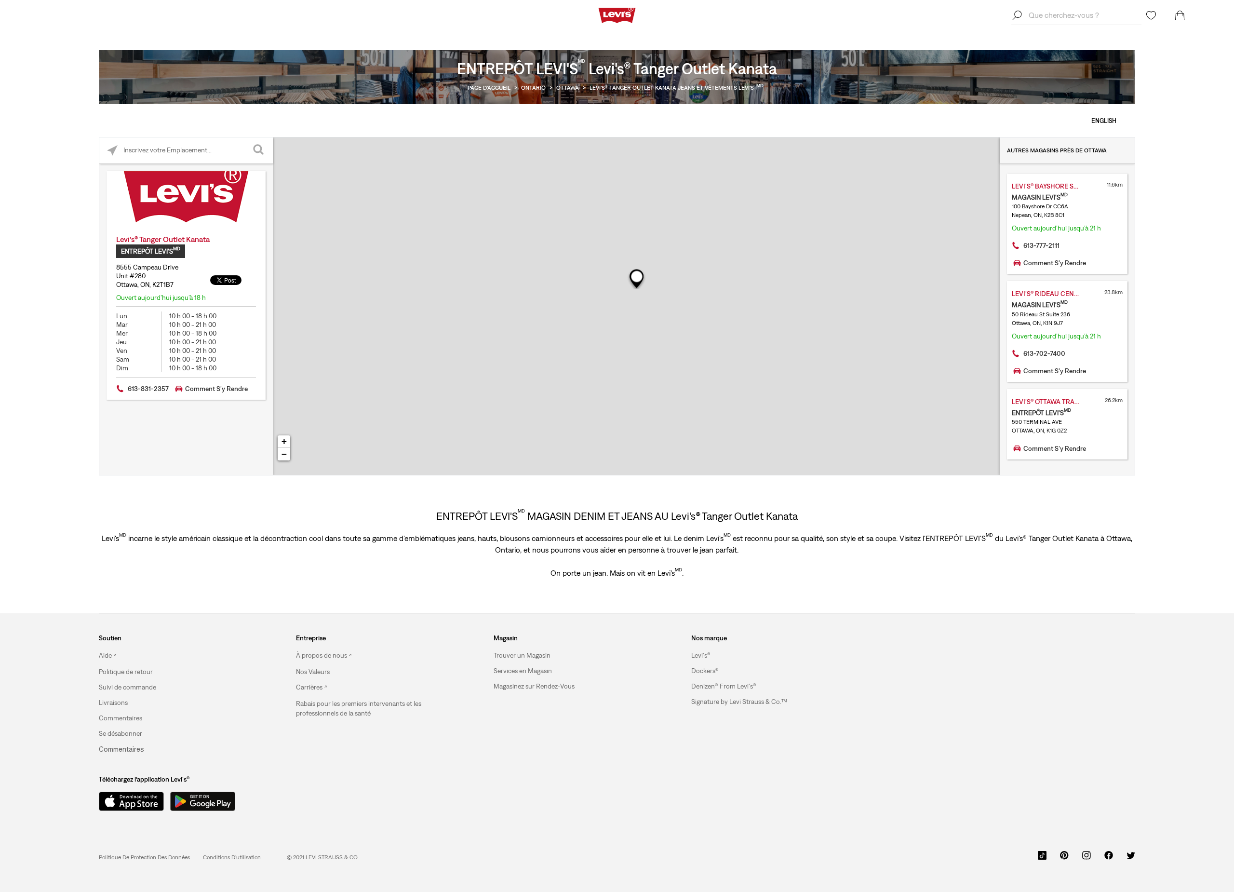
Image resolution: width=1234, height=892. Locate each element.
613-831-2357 (148, 388)
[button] (126, 671)
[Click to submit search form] (259, 150)
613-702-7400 (1044, 353)
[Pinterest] (1064, 858)
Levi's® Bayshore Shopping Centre (1055, 186)
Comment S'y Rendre (216, 388)
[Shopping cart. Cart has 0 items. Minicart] (1180, 15)
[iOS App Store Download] (128, 801)
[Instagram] (1086, 858)
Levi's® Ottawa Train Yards (1055, 401)
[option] (173, 655)
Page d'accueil (489, 87)
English (1103, 120)
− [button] (284, 454)
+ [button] (284, 441)
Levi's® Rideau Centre (1049, 293)
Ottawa (567, 87)
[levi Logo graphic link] (617, 14)
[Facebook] (1108, 858)
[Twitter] (1131, 858)
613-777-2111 (1041, 245)
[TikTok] (1042, 858)
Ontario (533, 87)
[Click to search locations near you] (112, 150)
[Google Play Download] (202, 801)
